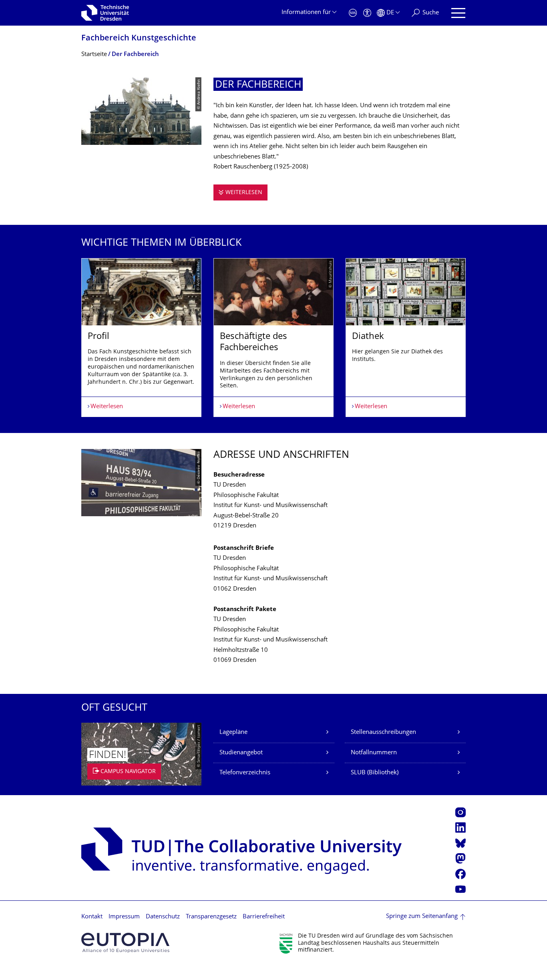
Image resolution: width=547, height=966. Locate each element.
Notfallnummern (374, 753)
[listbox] (273, 337)
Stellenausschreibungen (383, 733)
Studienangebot (241, 753)
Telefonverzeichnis (244, 773)
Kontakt (92, 917)
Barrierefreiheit (264, 917)
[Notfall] (352, 13)
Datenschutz (163, 917)
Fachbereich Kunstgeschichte (138, 38)
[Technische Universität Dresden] (105, 12)
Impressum (124, 917)
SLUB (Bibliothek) (374, 773)
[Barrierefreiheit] (367, 13)
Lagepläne (233, 733)
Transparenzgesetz (211, 917)
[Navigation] (458, 13)
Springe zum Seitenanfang (422, 917)
